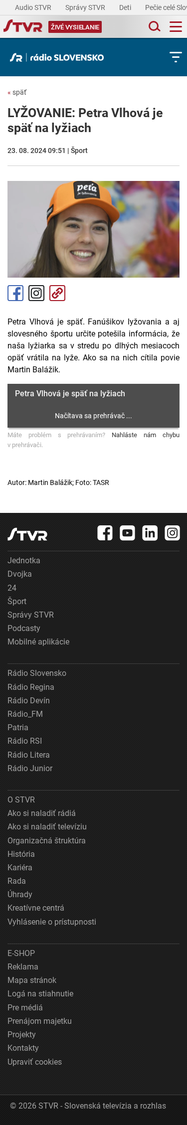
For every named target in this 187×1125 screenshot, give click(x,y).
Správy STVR (86, 7)
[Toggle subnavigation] (176, 57)
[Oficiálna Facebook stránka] (105, 533)
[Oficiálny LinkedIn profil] (150, 533)
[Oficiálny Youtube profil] (128, 533)
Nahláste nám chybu (146, 435)
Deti (126, 7)
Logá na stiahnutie (40, 993)
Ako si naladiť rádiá (41, 813)
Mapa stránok (31, 980)
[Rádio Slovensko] (59, 57)
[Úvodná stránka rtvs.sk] (23, 27)
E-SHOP (21, 953)
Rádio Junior (29, 768)
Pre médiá (25, 1007)
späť (16, 92)
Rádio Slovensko (36, 673)
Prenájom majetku (39, 1021)
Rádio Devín (28, 700)
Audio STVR (34, 7)
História (21, 854)
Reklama (22, 966)
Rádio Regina (30, 687)
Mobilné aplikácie (38, 641)
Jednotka (23, 560)
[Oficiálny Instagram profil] (173, 533)
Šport (16, 601)
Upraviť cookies (34, 1062)
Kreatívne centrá (35, 908)
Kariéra (19, 867)
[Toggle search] (154, 26)
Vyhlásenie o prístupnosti (51, 922)
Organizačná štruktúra (46, 840)
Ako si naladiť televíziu (47, 826)
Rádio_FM (25, 714)
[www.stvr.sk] (27, 534)
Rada (16, 881)
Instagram (36, 293)
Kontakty (23, 1048)
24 (11, 588)
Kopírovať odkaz (57, 293)
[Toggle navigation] (176, 26)
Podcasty (23, 628)
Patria (17, 727)
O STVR (21, 799)
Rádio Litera (28, 755)
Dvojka (19, 574)
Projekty (21, 1034)
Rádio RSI (24, 741)
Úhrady (19, 894)
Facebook (15, 293)
